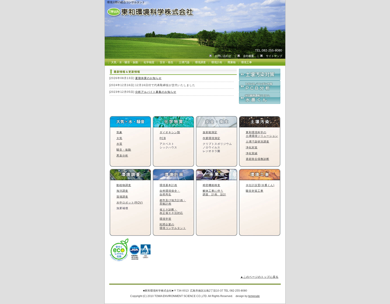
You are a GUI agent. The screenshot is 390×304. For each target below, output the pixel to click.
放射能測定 (210, 132)
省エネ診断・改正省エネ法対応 (171, 211)
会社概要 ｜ (251, 56)
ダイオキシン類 (170, 132)
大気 (119, 138)
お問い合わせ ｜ (226, 56)
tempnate (254, 296)
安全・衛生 (166, 62)
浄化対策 (252, 147)
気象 (119, 132)
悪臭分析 (122, 155)
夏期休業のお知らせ (148, 78)
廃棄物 (232, 62)
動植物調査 (123, 185)
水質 (119, 143)
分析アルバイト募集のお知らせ (155, 92)
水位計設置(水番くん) (260, 185)
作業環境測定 (211, 138)
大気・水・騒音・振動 (124, 62)
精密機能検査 (211, 185)
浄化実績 (252, 153)
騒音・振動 (123, 149)
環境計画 (216, 62)
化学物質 (149, 62)
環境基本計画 (168, 185)
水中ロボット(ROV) (129, 202)
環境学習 (165, 218)
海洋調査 (122, 190)
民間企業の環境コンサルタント (173, 226)
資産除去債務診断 (257, 159)
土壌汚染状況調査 (257, 141)
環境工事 (246, 62)
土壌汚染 (184, 62)
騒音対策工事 (254, 190)
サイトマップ (274, 56)
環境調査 (200, 62)
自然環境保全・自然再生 (170, 192)
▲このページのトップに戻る (259, 276)
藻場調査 (122, 196)
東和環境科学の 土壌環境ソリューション (262, 134)
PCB (163, 138)
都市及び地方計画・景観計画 (173, 202)
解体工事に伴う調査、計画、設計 (214, 192)
